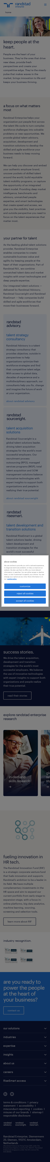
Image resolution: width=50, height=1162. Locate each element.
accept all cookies (25, 600)
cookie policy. (12, 579)
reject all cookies (25, 593)
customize (25, 586)
